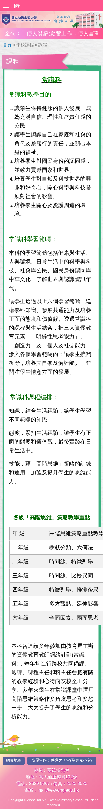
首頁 (7, 44)
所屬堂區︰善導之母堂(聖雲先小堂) (62, 760)
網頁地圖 (13, 760)
